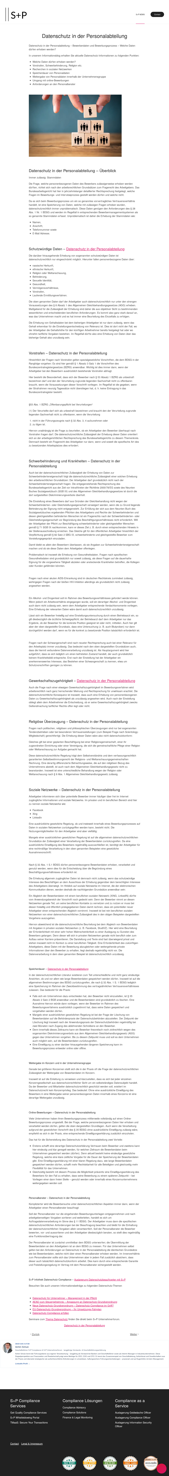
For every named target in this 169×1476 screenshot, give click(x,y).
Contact (157, 14)
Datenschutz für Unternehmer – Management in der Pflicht (65, 1298)
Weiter (133, 1334)
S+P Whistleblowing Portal (24, 1417)
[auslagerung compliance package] (89, 1463)
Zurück (35, 1334)
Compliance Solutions (74, 1412)
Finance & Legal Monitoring (78, 1417)
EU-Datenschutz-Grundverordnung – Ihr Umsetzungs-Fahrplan (67, 1309)
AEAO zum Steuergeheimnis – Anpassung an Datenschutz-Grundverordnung (75, 1302)
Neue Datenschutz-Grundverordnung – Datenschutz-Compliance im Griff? (73, 1305)
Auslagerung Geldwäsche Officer (133, 1412)
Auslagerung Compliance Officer (132, 1417)
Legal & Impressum (32, 1443)
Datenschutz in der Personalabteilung (95, 248)
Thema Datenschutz (57, 1319)
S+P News (140, 14)
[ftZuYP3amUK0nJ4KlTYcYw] (151, 1463)
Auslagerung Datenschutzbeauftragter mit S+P (100, 1279)
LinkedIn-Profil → (22, 1364)
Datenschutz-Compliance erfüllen (51, 1313)
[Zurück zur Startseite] (16, 14)
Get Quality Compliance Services (28, 1412)
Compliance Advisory (74, 1407)
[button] (162, 1469)
